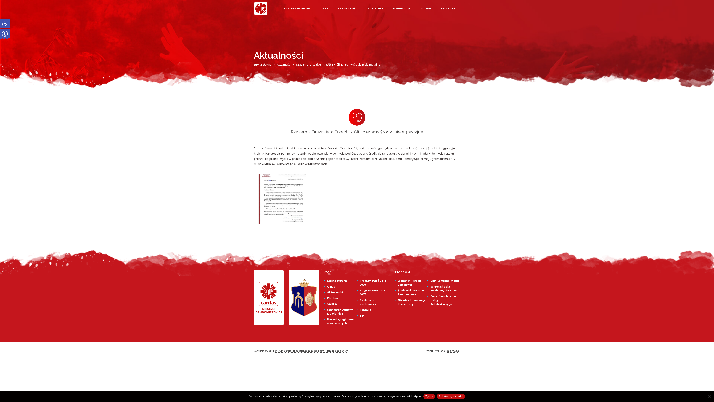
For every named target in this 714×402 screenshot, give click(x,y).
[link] (5, 23)
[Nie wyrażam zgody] (709, 396)
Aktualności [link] (348, 8)
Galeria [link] (426, 8)
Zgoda (429, 396)
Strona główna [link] (297, 8)
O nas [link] (324, 8)
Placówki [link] (375, 8)
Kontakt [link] (448, 8)
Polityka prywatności (450, 396)
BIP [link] (362, 315)
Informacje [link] (401, 8)
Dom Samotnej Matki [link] (444, 281)
